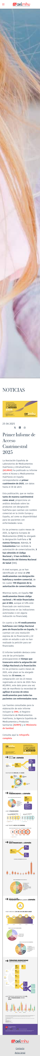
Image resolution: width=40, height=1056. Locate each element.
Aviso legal (20, 1052)
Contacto (20, 1048)
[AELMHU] (20, 4)
